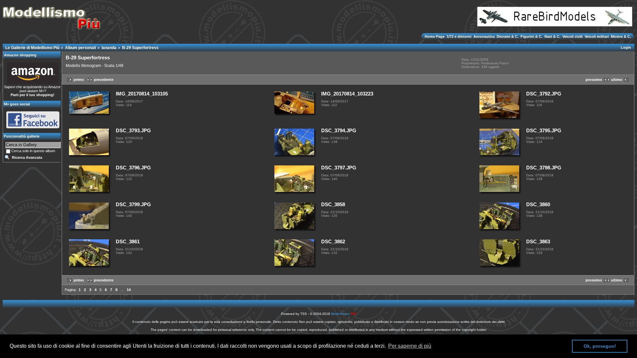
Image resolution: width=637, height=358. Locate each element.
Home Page (435, 36)
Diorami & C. (508, 36)
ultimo (616, 80)
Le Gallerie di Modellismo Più (32, 47)
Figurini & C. (531, 36)
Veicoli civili (572, 36)
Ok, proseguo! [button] (600, 346)
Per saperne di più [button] (409, 346)
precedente (103, 80)
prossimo (594, 80)
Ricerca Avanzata (27, 157)
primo (79, 80)
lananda (109, 47)
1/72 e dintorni (459, 36)
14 (129, 290)
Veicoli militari (597, 36)
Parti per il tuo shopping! (32, 95)
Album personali (80, 47)
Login (626, 47)
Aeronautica (484, 36)
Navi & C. (552, 36)
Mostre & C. (620, 36)
